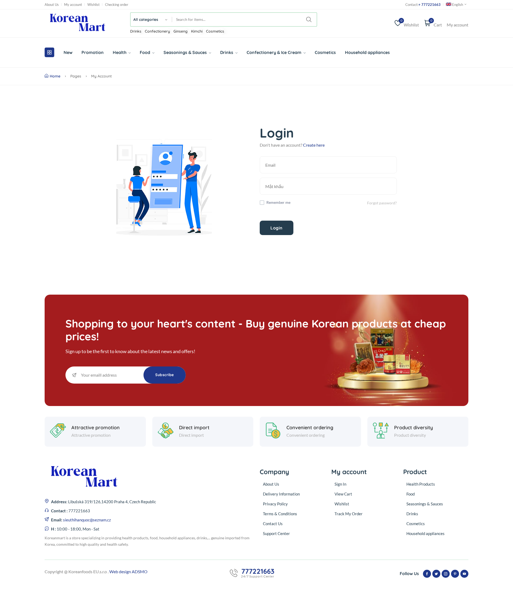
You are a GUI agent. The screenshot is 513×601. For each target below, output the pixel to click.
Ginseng (180, 31)
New (68, 52)
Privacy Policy (275, 503)
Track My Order (349, 513)
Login (276, 228)
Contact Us (273, 523)
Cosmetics (215, 31)
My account (73, 4)
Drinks (135, 31)
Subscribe (164, 374)
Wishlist (93, 4)
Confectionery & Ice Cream (274, 52)
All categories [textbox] (145, 19)
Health (120, 52)
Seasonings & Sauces (186, 52)
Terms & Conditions (280, 513)
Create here (314, 144)
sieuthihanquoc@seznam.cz (87, 519)
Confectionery (157, 31)
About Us (52, 4)
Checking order (116, 4)
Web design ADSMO (128, 571)
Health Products (420, 484)
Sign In (340, 484)
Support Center (276, 533)
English (457, 4)
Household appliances (367, 52)
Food (145, 52)
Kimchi (197, 31)
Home (55, 76)
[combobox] (151, 19)
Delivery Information (281, 493)
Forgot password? (382, 203)
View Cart (343, 493)
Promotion (92, 52)
